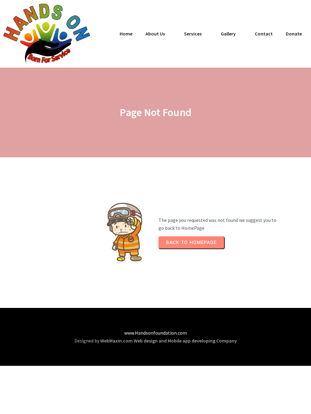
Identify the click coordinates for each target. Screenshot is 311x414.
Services (193, 34)
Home (126, 34)
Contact (264, 34)
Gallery (228, 34)
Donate (294, 34)
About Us (155, 34)
